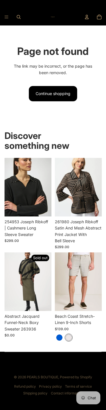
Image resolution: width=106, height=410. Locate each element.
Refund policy (25, 386)
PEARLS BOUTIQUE (42, 377)
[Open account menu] (87, 17)
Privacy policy (50, 386)
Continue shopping (53, 93)
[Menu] (6, 16)
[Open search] (18, 17)
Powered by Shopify (76, 377)
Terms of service (78, 386)
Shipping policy (35, 393)
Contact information (67, 393)
